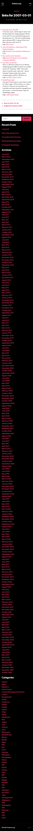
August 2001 (6, 617)
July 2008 (5, 408)
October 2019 (7, 182)
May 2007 (5, 443)
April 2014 (5, 270)
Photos (4, 760)
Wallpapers (6, 800)
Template (18, 51)
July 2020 (5, 162)
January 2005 (7, 514)
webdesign (25, 51)
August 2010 (6, 345)
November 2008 (8, 398)
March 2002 (6, 599)
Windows (5, 810)
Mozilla (4, 740)
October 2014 (7, 262)
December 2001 (8, 607)
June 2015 (5, 242)
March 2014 (6, 272)
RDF (3, 775)
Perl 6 (4, 750)
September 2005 (8, 494)
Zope (4, 818)
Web (3, 802)
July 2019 (5, 189)
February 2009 (7, 391)
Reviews (5, 782)
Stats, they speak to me (10, 133)
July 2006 (5, 469)
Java (3, 725)
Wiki (3, 808)
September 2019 (8, 184)
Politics (4, 762)
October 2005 (7, 491)
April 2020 (5, 167)
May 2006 (5, 474)
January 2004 (7, 544)
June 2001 (5, 622)
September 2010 (8, 343)
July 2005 (5, 499)
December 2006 (8, 456)
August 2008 (6, 406)
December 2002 (8, 577)
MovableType (7, 735)
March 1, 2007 (23, 19)
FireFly (4, 699)
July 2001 (5, 620)
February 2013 (7, 295)
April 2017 (5, 222)
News (4, 742)
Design (8, 51)
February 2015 (7, 252)
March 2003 (6, 569)
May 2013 (5, 288)
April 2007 (5, 446)
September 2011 (8, 313)
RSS (3, 787)
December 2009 (8, 365)
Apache (4, 682)
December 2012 (7, 300)
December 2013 (7, 277)
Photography (6, 757)
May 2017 (5, 220)
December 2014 (7, 257)
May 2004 (5, 534)
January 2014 (7, 275)
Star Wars (5, 792)
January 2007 (7, 454)
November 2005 (8, 489)
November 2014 (7, 260)
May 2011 (5, 323)
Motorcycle (6, 732)
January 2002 (7, 604)
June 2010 (5, 350)
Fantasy (14, 77)
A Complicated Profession (11, 137)
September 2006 (8, 464)
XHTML (12, 60)
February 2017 (7, 227)
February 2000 (7, 662)
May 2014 (5, 267)
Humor (4, 714)
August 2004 (6, 526)
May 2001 (5, 625)
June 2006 (6, 471)
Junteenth (5, 129)
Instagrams (6, 717)
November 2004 (8, 519)
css (29, 51)
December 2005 (8, 486)
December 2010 (8, 335)
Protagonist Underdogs (10, 145)
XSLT (4, 815)
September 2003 (8, 554)
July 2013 (5, 282)
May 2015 (5, 245)
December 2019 (7, 177)
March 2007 (6, 448)
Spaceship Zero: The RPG (10, 30)
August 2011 (6, 315)
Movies (4, 737)
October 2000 (7, 642)
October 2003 (7, 552)
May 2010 (5, 353)
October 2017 (7, 207)
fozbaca (12, 19)
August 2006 (6, 466)
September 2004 (8, 524)
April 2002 (5, 597)
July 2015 (5, 240)
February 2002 (7, 602)
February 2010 (7, 360)
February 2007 (7, 451)
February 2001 (7, 632)
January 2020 (7, 174)
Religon (4, 780)
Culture (4, 694)
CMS (7, 95)
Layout (13, 51)
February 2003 (7, 572)
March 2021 (6, 157)
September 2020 (8, 159)
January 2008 (7, 423)
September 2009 (8, 373)
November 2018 (7, 197)
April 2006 (6, 476)
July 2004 (5, 529)
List (7, 77)
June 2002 (6, 592)
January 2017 (7, 230)
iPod (3, 719)
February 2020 (7, 172)
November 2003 (8, 549)
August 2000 (6, 647)
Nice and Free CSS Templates (12, 56)
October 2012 (7, 305)
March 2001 (6, 630)
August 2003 (6, 557)
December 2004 (8, 516)
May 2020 (5, 164)
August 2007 (6, 436)
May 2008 (5, 413)
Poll (3, 765)
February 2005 (7, 511)
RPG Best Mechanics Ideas (11, 141)
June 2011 (5, 320)
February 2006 (7, 481)
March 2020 (6, 169)
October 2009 (7, 371)
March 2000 (6, 660)
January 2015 (7, 255)
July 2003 (5, 559)
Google (4, 707)
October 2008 (7, 401)
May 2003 (5, 564)
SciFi (11, 44)
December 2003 (8, 547)
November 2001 (8, 609)
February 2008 (7, 421)
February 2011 (7, 330)
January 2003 (7, 574)
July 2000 (5, 650)
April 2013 (5, 290)
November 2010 (8, 338)
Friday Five (6, 702)
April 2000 (6, 657)
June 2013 (5, 285)
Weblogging (6, 805)
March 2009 (6, 388)
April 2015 (5, 247)
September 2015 (8, 235)
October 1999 (7, 672)
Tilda (4, 795)
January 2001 (7, 635)
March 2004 (6, 539)
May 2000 (5, 655)
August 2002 (6, 587)
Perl (3, 747)
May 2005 (5, 504)
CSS (10, 58)
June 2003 (6, 562)
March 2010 (6, 358)
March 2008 (6, 418)
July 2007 (5, 438)
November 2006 (8, 459)
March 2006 (6, 479)
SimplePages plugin (9, 80)
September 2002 (8, 584)
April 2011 (5, 325)
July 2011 (5, 318)
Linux (4, 730)
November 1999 (7, 670)
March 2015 (6, 250)
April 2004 (6, 537)
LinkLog (16, 11)
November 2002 (8, 579)
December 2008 (8, 396)
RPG (7, 44)
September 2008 (8, 403)
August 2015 (6, 237)
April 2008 (6, 416)
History (4, 709)
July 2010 (5, 348)
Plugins (12, 95)
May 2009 (5, 383)
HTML (4, 712)
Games (4, 704)
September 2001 (8, 615)
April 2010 (5, 355)
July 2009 (5, 378)
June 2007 (6, 441)
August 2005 (6, 496)
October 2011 (7, 310)
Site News (5, 790)
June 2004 (6, 532)
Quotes (4, 770)
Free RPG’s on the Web (10, 63)
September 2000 (8, 645)
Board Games (7, 689)
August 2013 (6, 280)
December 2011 (7, 308)
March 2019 (6, 194)
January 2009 (7, 393)
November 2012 (7, 303)
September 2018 (8, 199)
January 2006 (7, 484)
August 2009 (6, 376)
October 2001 (7, 612)
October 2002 (7, 582)
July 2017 (5, 215)
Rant (3, 772)
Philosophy (6, 755)
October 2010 (7, 340)
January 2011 (7, 333)
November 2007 (8, 428)
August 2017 (6, 212)
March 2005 (6, 509)
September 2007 (8, 433)
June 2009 (6, 381)
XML (3, 813)
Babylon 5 (5, 687)
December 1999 (7, 667)
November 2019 (7, 179)
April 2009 (6, 386)
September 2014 (8, 265)
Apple (4, 684)
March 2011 (6, 328)
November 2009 (8, 368)
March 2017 (6, 225)
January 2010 (7, 363)
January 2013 (7, 298)
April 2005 (6, 506)
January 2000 (7, 665)
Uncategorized (7, 797)
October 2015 (7, 232)
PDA (3, 745)
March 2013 (6, 293)
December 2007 (8, 426)
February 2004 (7, 542)
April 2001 (5, 627)
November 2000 (8, 640)
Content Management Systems (13, 692)
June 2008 (6, 411)
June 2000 (6, 652)
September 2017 (8, 210)
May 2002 (5, 594)
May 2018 (5, 202)
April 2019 (5, 192)
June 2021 (5, 154)
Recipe (4, 777)
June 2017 (5, 217)
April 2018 (5, 205)
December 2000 (8, 637)
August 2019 (6, 187)
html (4, 53)
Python (4, 767)
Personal (5, 752)
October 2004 (7, 521)
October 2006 (7, 461)
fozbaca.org (16, 3)
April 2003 (6, 567)
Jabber (4, 722)
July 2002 (5, 589)
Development (7, 697)
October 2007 (7, 431)
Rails (16, 95)
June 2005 (6, 501)
